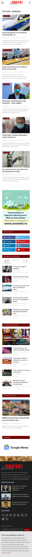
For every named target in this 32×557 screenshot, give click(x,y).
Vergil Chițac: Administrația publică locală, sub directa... (14, 136)
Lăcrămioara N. (6, 37)
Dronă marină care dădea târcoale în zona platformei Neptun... (21, 299)
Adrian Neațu (6, 343)
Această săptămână (7, 260)
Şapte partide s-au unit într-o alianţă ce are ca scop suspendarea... (19, 488)
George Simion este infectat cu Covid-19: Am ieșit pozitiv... (20, 503)
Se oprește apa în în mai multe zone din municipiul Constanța (15, 170)
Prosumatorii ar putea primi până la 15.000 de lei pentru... (21, 287)
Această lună (16, 260)
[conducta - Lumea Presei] (16, 3)
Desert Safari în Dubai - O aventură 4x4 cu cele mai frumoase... (20, 360)
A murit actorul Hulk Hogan (21, 277)
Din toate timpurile (25, 260)
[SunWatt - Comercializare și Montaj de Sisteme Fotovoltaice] (16, 208)
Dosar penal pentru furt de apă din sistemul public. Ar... (14, 34)
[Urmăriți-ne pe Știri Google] (16, 447)
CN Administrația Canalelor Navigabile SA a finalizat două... (21, 311)
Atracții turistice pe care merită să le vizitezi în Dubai (21, 349)
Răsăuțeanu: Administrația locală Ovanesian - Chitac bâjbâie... (14, 102)
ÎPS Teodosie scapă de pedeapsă (19, 267)
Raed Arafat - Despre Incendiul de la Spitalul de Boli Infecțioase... (20, 382)
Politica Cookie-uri (6, 553)
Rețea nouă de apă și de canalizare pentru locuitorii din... (14, 68)
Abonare (26, 530)
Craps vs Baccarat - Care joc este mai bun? (21, 371)
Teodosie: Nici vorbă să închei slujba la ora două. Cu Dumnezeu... (21, 495)
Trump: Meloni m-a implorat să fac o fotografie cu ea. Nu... (14, 419)
